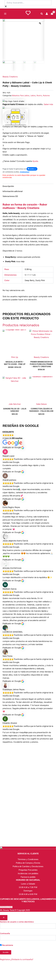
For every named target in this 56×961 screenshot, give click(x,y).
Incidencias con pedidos (28, 873)
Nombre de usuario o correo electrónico (17, 922)
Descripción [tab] (8, 186)
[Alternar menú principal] (5, 13)
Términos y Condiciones (28, 859)
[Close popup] (3, 917)
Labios (33, 95)
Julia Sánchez (15, 404)
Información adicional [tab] (13, 191)
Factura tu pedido (28, 877)
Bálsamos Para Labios (20, 95)
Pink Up (14, 357)
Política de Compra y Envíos (28, 863)
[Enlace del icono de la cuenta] (47, 14)
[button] (42, 14)
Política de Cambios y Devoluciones (28, 866)
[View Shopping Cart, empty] (52, 13)
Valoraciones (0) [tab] (10, 196)
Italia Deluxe (41, 404)
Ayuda (35, 161)
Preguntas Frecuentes (28, 870)
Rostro (39, 95)
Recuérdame (7, 945)
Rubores (46, 95)
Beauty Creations (10, 76)
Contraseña (5, 933)
